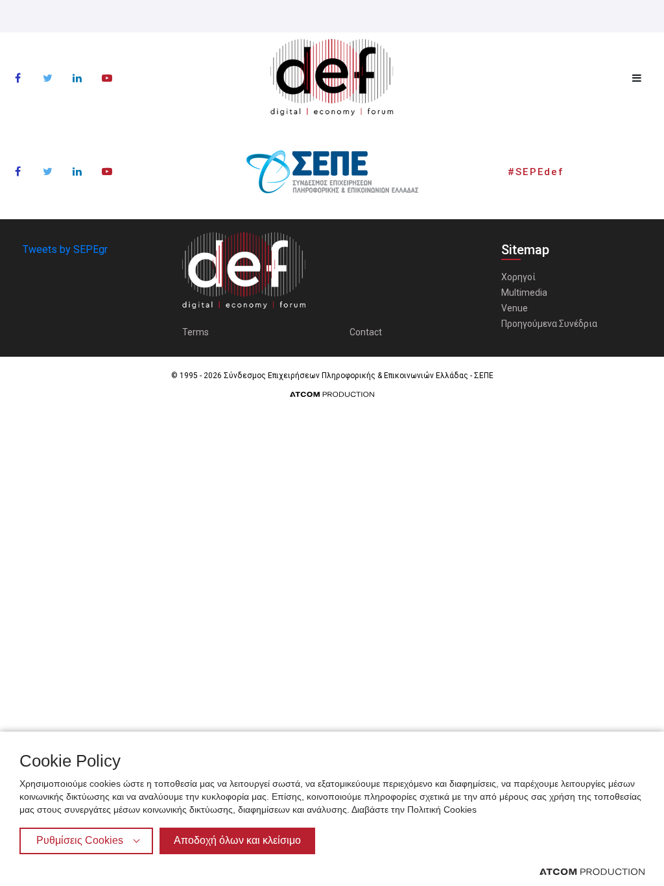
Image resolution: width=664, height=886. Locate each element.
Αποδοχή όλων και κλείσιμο (237, 840)
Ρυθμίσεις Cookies (79, 840)
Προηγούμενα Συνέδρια (549, 323)
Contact (366, 332)
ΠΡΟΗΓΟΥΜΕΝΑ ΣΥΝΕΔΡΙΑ (332, 479)
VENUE (332, 450)
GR (321, 527)
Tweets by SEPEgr (65, 249)
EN (342, 527)
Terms (195, 332)
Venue (514, 308)
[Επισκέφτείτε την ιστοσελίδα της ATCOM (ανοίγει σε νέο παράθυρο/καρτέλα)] (592, 871)
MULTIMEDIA (331, 422)
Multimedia (524, 292)
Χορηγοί (518, 277)
